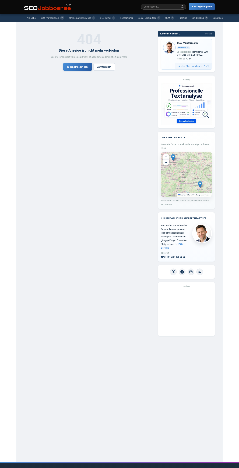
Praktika (183, 18)
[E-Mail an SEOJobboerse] (191, 272)
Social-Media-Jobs (148, 18)
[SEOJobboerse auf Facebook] (182, 272)
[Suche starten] (182, 6)
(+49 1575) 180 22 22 (173, 257)
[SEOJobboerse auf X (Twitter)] (173, 272)
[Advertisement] (186, 311)
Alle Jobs (31, 18)
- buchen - (209, 34)
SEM (169, 18)
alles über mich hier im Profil (193, 66)
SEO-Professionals (52, 18)
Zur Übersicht (104, 67)
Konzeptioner (126, 18)
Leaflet (182, 195)
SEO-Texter (107, 18)
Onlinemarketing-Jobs (81, 18)
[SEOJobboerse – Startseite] (47, 6)
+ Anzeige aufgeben (202, 6)
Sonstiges (218, 18)
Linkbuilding (199, 18)
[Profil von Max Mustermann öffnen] (169, 47)
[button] (173, 157)
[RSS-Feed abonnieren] (199, 272)
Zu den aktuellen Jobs (78, 67)
